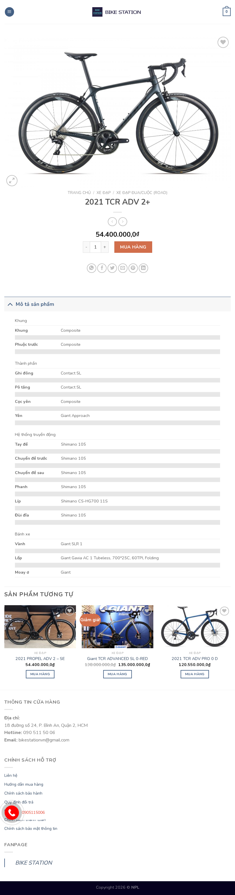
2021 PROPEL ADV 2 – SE (40, 658)
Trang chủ (79, 192)
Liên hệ (10, 775)
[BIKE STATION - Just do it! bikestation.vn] (117, 12)
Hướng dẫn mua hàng (23, 784)
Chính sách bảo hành (23, 793)
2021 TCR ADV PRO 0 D (195, 658)
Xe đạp (104, 192)
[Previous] (4, 647)
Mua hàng (133, 247)
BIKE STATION (33, 863)
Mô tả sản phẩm (35, 304)
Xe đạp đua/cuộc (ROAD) (141, 192)
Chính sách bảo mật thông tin (30, 828)
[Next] (230, 647)
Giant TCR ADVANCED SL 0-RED (117, 658)
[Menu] (9, 12)
